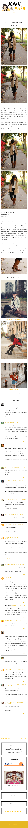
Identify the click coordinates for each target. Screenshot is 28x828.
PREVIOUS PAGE (6, 738)
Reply (24, 419)
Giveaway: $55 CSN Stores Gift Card (14, 768)
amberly (7, 444)
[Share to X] (14, 393)
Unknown (8, 524)
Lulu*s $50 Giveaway (14, 785)
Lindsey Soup (7, 558)
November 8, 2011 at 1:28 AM (18, 605)
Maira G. (16, 824)
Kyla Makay (8, 499)
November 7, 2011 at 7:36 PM (18, 514)
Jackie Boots (11, 218)
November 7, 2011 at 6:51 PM (19, 499)
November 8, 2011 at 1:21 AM (18, 577)
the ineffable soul (11, 657)
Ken (6, 620)
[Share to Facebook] (17, 393)
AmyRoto (7, 514)
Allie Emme (8, 467)
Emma (6, 422)
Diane (6, 403)
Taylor (7, 564)
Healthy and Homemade (12, 684)
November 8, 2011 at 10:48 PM (18, 669)
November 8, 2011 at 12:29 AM (16, 564)
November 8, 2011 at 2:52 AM (14, 620)
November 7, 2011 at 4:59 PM (15, 422)
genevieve (8, 480)
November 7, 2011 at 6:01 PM (18, 480)
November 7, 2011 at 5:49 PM (19, 467)
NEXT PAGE (23, 738)
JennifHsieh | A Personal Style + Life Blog (15, 823)
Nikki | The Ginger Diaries (12, 632)
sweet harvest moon (11, 702)
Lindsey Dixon (9, 537)
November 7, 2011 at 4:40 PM (15, 403)
